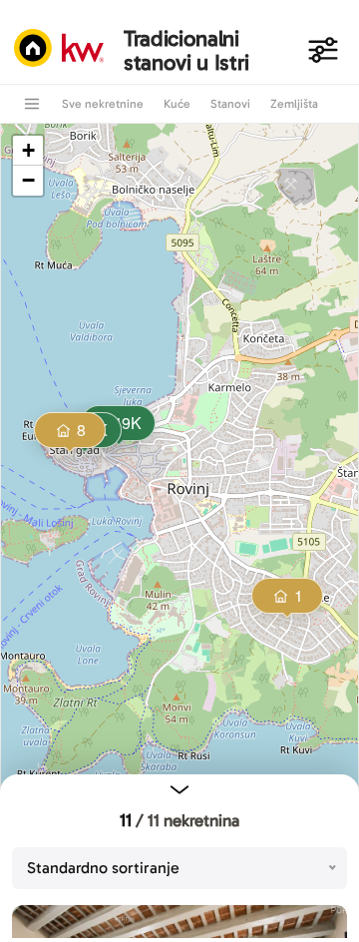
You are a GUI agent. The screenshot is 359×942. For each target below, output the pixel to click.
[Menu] (32, 104)
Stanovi (230, 104)
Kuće (177, 104)
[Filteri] (323, 50)
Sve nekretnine (103, 104)
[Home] (64, 50)
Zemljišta (294, 104)
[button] (71, 432)
